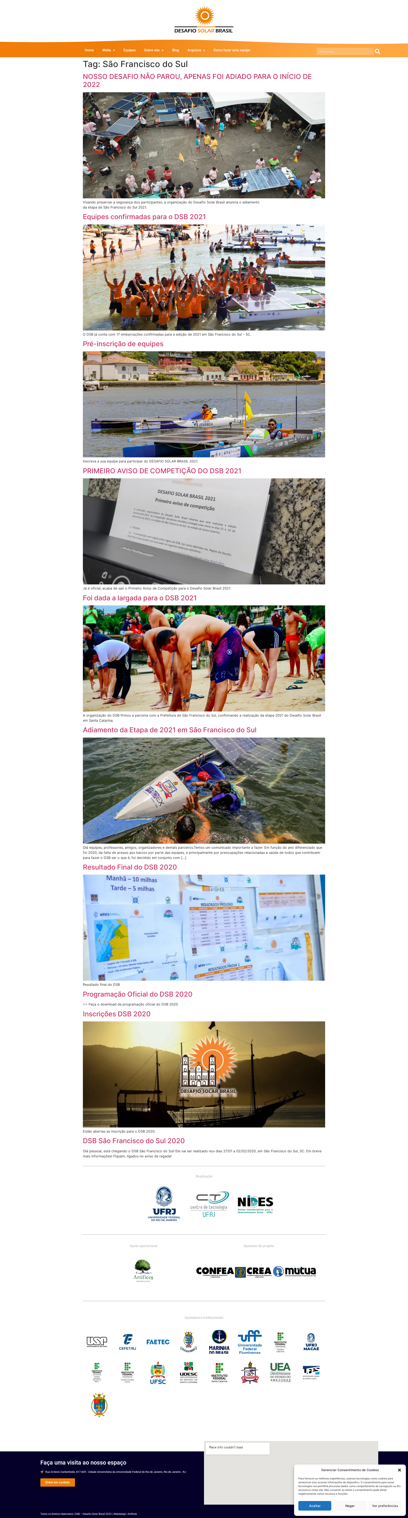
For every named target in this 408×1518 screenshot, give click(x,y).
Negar (350, 1506)
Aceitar (315, 1506)
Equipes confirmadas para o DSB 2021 (144, 217)
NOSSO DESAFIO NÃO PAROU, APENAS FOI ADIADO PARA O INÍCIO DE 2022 (197, 80)
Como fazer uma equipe (232, 50)
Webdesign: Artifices (125, 1513)
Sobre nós (152, 50)
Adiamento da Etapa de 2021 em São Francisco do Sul (169, 730)
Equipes (129, 50)
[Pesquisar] (377, 51)
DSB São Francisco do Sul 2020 (134, 1141)
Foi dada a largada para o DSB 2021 (140, 598)
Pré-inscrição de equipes (123, 344)
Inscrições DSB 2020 (117, 1014)
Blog (175, 50)
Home (89, 50)
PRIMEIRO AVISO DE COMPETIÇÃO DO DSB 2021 (162, 471)
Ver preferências (385, 1506)
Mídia (106, 50)
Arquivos (194, 50)
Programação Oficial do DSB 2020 (138, 994)
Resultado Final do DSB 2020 (130, 867)
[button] (399, 1470)
